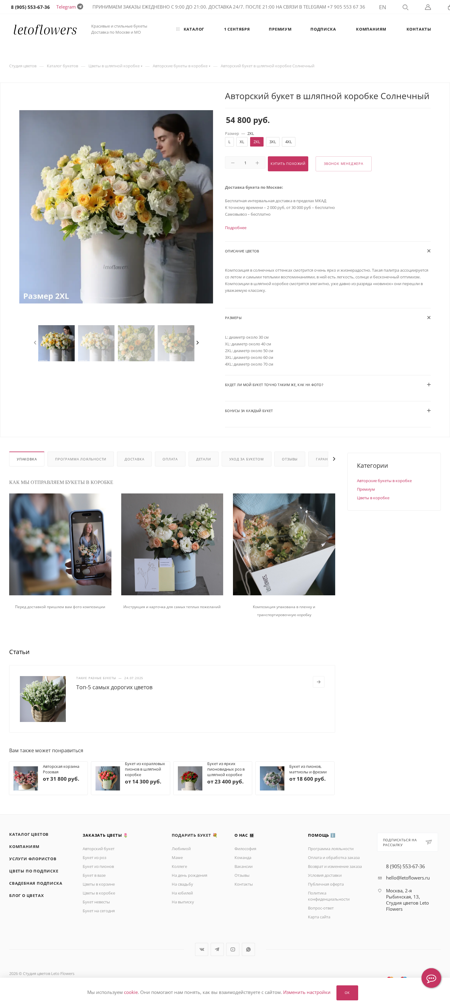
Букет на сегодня (99, 910)
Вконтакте (201, 949)
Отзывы (290, 459)
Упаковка (27, 459)
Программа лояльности (80, 459)
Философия (245, 848)
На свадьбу (182, 884)
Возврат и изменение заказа (335, 866)
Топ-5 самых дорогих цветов (114, 687)
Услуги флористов (33, 858)
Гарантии (325, 459)
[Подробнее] (318, 682)
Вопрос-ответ (321, 908)
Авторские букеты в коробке (384, 480)
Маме (177, 857)
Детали (203, 459)
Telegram (66, 7)
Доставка (134, 459)
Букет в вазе (94, 875)
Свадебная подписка (35, 883)
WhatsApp (248, 949)
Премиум (366, 489)
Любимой (181, 848)
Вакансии (243, 866)
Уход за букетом (246, 459)
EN (382, 7)
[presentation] (37, 343)
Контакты (243, 884)
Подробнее (235, 227)
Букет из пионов (98, 866)
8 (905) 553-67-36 (405, 866)
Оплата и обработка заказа (334, 857)
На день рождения (189, 875)
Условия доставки (325, 875)
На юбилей (182, 893)
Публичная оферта (326, 884)
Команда (242, 857)
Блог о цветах (26, 895)
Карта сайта (319, 917)
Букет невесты (96, 902)
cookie (131, 992)
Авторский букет (98, 848)
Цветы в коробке (373, 497)
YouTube (232, 949)
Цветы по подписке (33, 871)
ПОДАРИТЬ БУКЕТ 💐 (195, 835)
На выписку (183, 902)
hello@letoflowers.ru (408, 878)
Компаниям (24, 846)
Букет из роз (94, 857)
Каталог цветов (29, 834)
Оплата (170, 459)
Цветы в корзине (99, 884)
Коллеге (179, 866)
